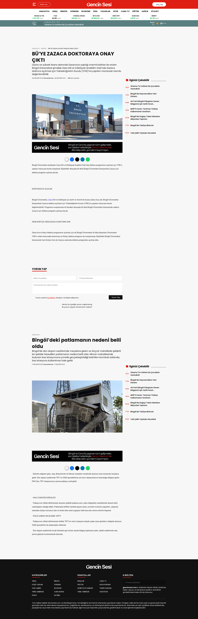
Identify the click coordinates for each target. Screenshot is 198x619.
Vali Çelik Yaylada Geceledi (143, 133)
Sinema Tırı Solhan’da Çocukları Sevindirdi (64, 24)
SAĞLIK (145, 11)
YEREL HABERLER (38, 592)
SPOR (115, 11)
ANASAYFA (44, 11)
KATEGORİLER (39, 575)
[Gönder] (163, 582)
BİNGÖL (63, 11)
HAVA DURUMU (105, 584)
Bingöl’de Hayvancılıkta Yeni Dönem (143, 95)
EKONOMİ (85, 11)
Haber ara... (44, 4)
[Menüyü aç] (34, 4)
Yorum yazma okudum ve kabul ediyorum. (57, 297)
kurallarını (51, 297)
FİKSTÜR (80, 584)
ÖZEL (95, 11)
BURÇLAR (80, 581)
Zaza (50, 200)
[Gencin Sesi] (99, 4)
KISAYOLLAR (84, 575)
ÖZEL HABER (36, 588)
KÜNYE (34, 595)
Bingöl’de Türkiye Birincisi (142, 125)
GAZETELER (104, 592)
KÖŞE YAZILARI (37, 584)
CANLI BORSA (59, 592)
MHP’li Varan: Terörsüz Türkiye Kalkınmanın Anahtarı (144, 110)
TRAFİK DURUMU (106, 588)
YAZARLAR (105, 11)
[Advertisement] (176, 48)
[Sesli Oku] (67, 159)
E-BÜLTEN (128, 575)
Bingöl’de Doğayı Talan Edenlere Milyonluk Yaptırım (145, 117)
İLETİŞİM (57, 595)
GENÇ (55, 11)
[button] (38, 23)
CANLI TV (125, 11)
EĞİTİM (135, 11)
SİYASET (155, 11)
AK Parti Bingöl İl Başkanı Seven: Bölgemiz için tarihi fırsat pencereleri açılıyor (145, 102)
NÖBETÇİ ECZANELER (85, 588)
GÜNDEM (74, 11)
